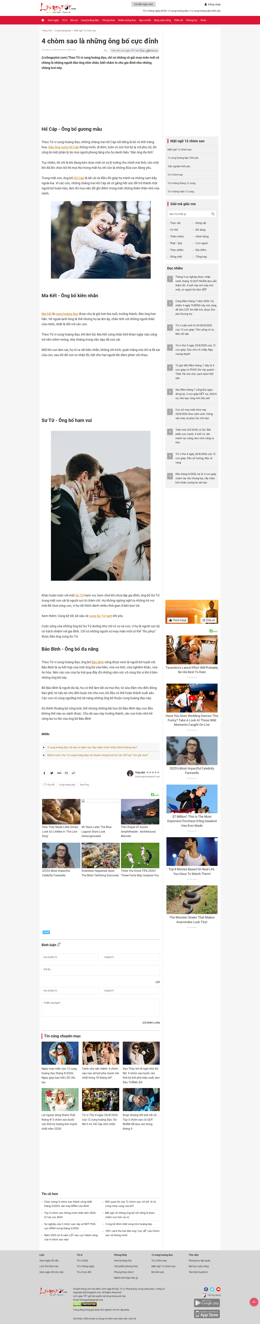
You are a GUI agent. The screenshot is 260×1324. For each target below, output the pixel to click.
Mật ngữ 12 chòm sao (85, 30)
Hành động (202, 236)
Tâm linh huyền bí (198, 1272)
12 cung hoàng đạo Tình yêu (182, 157)
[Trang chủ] (42, 20)
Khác (203, 20)
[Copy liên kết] (73, 773)
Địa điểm (201, 250)
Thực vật (175, 223)
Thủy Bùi (140, 772)
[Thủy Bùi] (130, 773)
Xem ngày (53, 20)
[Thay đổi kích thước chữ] (105, 50)
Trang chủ (47, 30)
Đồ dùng (200, 229)
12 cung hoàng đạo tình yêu (205, 10)
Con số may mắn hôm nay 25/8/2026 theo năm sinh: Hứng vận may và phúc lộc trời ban (194, 414)
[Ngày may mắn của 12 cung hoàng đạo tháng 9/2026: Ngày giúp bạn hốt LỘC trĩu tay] (60, 1053)
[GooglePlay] (207, 1306)
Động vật (201, 223)
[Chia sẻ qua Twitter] (52, 773)
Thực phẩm (176, 250)
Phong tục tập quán (199, 1260)
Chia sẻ (210, 620)
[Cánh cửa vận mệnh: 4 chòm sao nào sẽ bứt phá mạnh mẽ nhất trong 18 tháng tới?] (100, 1053)
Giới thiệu (77, 1318)
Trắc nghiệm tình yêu (178, 166)
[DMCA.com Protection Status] (85, 1306)
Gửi (158, 982)
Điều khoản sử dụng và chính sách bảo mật (106, 1318)
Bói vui (74, 20)
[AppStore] (207, 1317)
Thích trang (179, 620)
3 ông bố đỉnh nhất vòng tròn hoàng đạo (128, 1224)
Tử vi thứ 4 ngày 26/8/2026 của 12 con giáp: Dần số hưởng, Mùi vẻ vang (195, 458)
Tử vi (64, 20)
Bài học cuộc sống (199, 1266)
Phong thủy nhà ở (124, 1272)
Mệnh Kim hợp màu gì (126, 1277)
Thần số (178, 20)
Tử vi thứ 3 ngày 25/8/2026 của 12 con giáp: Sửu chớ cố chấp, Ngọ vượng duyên (195, 350)
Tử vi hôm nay (175, 174)
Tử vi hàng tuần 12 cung (180, 191)
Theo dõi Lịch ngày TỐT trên (125, 50)
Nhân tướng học (127, 20)
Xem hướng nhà (123, 1260)
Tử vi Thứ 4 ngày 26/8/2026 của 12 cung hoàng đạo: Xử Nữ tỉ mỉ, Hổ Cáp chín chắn (100, 1119)
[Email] (66, 773)
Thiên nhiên (177, 236)
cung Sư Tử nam (100, 616)
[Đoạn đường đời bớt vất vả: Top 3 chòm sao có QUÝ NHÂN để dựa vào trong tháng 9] (141, 1099)
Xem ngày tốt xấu (49, 1260)
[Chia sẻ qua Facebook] (44, 773)
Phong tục (191, 20)
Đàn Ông (84, 784)
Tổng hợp (201, 256)
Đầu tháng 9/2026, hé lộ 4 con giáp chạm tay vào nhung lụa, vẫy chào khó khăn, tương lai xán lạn (195, 478)
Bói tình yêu (157, 1272)
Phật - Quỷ (176, 243)
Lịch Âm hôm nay (48, 1266)
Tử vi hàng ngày (151, 10)
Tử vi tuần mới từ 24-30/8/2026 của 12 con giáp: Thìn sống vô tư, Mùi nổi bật (194, 330)
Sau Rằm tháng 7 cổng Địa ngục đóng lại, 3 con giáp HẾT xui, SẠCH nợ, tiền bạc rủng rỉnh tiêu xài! (196, 394)
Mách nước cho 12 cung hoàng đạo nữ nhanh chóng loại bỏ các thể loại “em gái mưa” (97, 755)
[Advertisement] (94, 93)
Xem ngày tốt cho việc (51, 1272)
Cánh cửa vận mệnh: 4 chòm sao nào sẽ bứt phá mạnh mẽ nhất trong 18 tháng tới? (100, 1073)
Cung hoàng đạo (90, 20)
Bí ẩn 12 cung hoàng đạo (175, 10)
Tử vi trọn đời (84, 1272)
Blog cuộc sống (162, 20)
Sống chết (176, 256)
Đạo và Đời (145, 20)
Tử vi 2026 (82, 1260)
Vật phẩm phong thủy (126, 1266)
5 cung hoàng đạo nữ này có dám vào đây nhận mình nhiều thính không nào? (92, 747)
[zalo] (59, 773)
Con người (202, 243)
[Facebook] (205, 1290)
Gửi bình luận (151, 1022)
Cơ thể (174, 229)
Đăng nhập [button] (214, 4)
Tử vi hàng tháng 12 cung (181, 183)
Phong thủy (108, 20)
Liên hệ (132, 1318)
